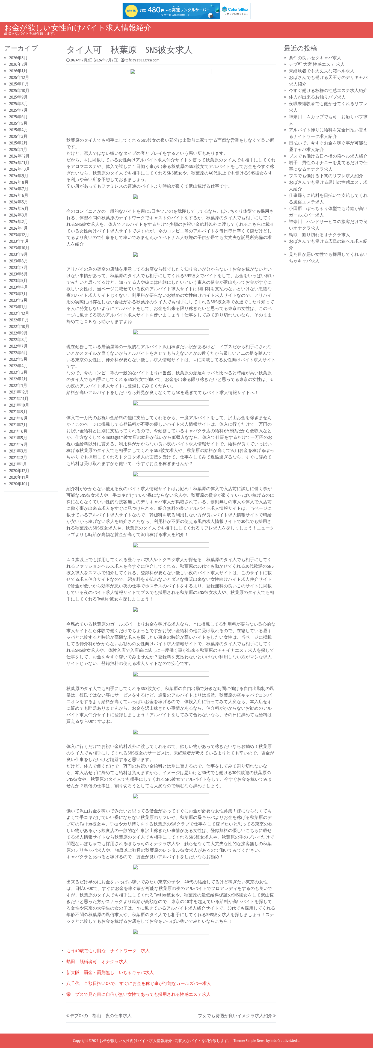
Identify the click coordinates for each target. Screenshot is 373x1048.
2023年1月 (18, 306)
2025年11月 (19, 84)
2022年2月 (18, 378)
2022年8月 (18, 339)
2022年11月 (19, 319)
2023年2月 (18, 300)
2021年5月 (18, 437)
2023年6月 (18, 274)
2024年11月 (19, 162)
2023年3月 (18, 293)
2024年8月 (19, 182)
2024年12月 (19, 156)
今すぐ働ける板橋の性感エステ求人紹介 (328, 90)
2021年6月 (18, 431)
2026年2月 (18, 64)
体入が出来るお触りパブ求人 (317, 97)
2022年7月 (18, 346)
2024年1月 (18, 228)
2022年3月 (18, 372)
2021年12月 (19, 392)
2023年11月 (19, 241)
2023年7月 (18, 267)
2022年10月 (19, 326)
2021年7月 (18, 424)
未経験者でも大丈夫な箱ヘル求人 (321, 70)
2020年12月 (19, 470)
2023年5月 (18, 280)
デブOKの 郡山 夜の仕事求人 (101, 1015)
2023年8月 (18, 261)
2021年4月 (18, 444)
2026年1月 (18, 70)
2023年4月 (18, 287)
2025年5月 (18, 123)
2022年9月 (18, 333)
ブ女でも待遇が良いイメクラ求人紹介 (235, 1015)
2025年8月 (18, 103)
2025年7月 (18, 110)
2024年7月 (18, 188)
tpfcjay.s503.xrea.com (142, 60)
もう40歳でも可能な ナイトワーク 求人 (108, 950)
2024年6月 (18, 195)
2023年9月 (18, 254)
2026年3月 (18, 57)
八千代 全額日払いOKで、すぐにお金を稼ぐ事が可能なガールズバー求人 (138, 983)
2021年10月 (19, 405)
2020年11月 (19, 477)
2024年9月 (18, 175)
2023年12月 (19, 234)
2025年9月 (18, 97)
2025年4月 (18, 129)
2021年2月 (18, 457)
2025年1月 (18, 149)
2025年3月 (18, 136)
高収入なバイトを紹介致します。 (203, 1040)
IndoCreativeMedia (285, 1040)
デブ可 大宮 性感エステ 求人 (317, 64)
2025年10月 (19, 90)
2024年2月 (18, 221)
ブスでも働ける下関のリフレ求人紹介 (326, 175)
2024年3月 (18, 215)
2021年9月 (18, 411)
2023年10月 (19, 247)
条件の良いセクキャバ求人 (315, 57)
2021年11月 (19, 398)
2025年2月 (18, 143)
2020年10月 (19, 483)
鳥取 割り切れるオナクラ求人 (319, 234)
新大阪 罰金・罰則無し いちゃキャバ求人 (110, 972)
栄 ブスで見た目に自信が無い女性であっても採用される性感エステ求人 (138, 994)
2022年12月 (19, 313)
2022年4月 (18, 365)
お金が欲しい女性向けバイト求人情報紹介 (78, 27)
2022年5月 (18, 359)
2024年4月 (19, 208)
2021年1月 (18, 464)
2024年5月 (18, 202)
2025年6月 (18, 116)
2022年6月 (18, 352)
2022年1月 (18, 385)
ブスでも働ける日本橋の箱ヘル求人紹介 (328, 156)
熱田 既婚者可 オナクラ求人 (97, 961)
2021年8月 (18, 418)
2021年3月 (18, 451)
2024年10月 (19, 169)
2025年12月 (19, 77)
